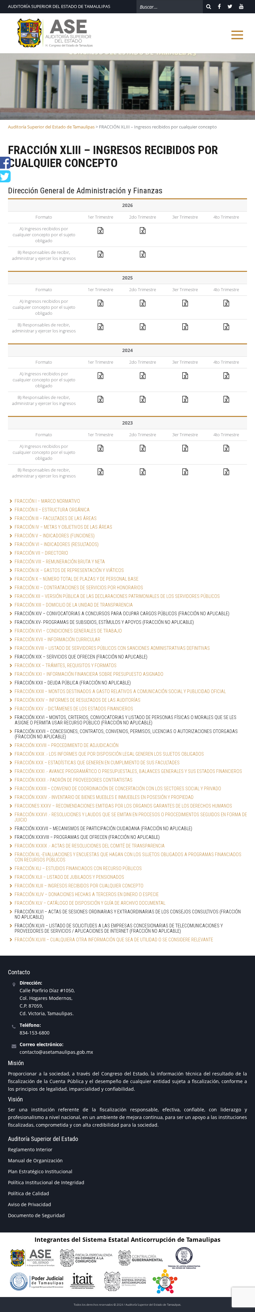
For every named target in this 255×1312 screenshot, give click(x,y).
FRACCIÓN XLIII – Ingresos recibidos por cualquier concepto (79, 885)
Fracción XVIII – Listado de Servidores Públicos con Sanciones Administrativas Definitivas (112, 648)
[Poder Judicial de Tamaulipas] (36, 1281)
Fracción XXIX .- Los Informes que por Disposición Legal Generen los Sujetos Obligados (109, 754)
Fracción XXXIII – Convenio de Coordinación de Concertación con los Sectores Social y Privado (118, 788)
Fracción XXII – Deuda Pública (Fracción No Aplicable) (73, 682)
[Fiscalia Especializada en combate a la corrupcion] (86, 1257)
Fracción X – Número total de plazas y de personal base (76, 579)
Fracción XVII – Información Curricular (57, 639)
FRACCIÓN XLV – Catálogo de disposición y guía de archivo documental (90, 903)
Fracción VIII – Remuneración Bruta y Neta (60, 561)
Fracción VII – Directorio (41, 553)
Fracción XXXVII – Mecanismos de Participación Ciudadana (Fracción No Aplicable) (103, 828)
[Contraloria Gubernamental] (140, 1257)
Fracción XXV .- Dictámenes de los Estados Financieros (74, 708)
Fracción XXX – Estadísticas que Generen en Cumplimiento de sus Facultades (97, 762)
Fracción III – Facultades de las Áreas (56, 518)
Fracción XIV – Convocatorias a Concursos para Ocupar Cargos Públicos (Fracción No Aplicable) (122, 613)
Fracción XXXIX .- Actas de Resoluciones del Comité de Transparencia (90, 845)
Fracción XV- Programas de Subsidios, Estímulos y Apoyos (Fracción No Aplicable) (104, 622)
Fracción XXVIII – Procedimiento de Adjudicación (67, 745)
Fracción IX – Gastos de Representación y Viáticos (69, 570)
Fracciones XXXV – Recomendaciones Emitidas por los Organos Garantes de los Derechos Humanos (123, 806)
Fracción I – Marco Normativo (47, 501)
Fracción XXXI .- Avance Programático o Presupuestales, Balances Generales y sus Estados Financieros (128, 771)
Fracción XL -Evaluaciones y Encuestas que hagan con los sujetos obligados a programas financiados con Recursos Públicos (128, 857)
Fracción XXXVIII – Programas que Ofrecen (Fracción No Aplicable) (87, 837)
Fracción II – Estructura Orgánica (52, 509)
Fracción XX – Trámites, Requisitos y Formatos (66, 665)
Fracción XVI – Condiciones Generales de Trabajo (68, 631)
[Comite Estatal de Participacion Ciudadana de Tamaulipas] (165, 1281)
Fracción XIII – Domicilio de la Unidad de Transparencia (74, 605)
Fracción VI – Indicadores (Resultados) (57, 544)
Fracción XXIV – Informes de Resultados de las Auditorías (77, 700)
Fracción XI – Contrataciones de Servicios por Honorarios (79, 587)
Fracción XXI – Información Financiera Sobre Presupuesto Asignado (89, 674)
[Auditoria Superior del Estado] (32, 1257)
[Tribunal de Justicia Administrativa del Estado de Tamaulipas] (184, 1257)
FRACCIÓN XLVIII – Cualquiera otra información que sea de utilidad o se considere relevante (114, 939)
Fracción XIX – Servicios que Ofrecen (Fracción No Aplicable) (81, 656)
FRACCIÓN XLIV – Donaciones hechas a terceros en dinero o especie (87, 894)
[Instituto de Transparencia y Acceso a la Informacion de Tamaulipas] (83, 1281)
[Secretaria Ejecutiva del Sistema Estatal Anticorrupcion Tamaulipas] (125, 1281)
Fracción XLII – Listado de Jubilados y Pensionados (69, 877)
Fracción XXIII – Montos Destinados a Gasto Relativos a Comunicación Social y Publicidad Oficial (120, 691)
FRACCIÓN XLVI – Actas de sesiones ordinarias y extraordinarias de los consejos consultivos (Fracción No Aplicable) (128, 914)
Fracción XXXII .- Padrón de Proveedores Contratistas (73, 780)
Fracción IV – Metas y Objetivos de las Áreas (63, 527)
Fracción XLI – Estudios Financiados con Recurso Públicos (78, 868)
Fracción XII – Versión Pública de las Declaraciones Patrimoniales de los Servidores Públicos (117, 596)
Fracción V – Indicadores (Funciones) (55, 535)
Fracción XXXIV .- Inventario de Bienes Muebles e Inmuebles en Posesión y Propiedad (104, 797)
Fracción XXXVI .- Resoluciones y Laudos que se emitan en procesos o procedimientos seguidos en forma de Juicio (131, 817)
